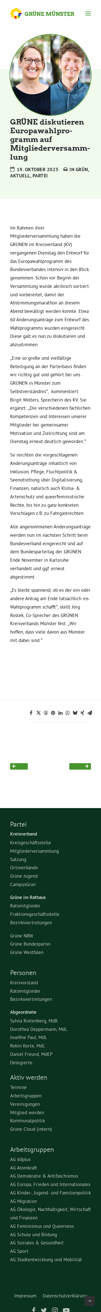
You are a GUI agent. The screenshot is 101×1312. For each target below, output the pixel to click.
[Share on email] (89, 713)
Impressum (25, 1296)
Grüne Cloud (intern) (31, 1129)
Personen (23, 972)
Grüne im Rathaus (28, 897)
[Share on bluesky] (75, 713)
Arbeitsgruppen (26, 1095)
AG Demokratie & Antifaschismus (44, 1176)
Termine (18, 1087)
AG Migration (23, 1201)
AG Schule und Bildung (33, 1234)
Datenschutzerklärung (65, 1296)
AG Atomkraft (23, 1168)
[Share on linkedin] (60, 713)
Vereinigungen (25, 1104)
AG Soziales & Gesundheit (37, 1243)
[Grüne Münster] (47, 13)
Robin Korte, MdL (27, 1046)
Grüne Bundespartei (30, 944)
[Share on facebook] (31, 713)
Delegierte (21, 1062)
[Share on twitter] (38, 713)
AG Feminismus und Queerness (42, 1226)
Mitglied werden (27, 1112)
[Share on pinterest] (53, 713)
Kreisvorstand (24, 982)
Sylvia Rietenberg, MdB (34, 1021)
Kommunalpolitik (27, 1120)
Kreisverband (23, 834)
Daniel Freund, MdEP (31, 1054)
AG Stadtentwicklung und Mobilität (46, 1259)
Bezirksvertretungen (31, 922)
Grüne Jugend (24, 876)
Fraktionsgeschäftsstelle (34, 914)
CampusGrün (23, 884)
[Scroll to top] (90, 1299)
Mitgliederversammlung (34, 851)
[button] (88, 13)
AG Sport (19, 1251)
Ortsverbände (24, 867)
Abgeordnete (23, 1012)
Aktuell (20, 176)
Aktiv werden (28, 1077)
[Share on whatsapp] (67, 713)
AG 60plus (20, 1159)
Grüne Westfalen (26, 952)
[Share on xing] (82, 713)
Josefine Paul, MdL (28, 1037)
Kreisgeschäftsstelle (30, 842)
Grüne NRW (21, 936)
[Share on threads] (45, 713)
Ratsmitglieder (25, 906)
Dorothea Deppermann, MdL (38, 1029)
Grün (82, 169)
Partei (40, 176)
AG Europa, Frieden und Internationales (50, 1184)
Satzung (18, 859)
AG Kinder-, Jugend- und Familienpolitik (50, 1193)
